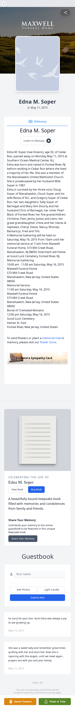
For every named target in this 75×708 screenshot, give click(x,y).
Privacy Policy (27, 692)
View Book (17, 489)
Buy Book (36, 489)
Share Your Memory (22, 538)
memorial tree (51, 338)
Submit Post (37, 597)
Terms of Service (47, 692)
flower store (48, 342)
